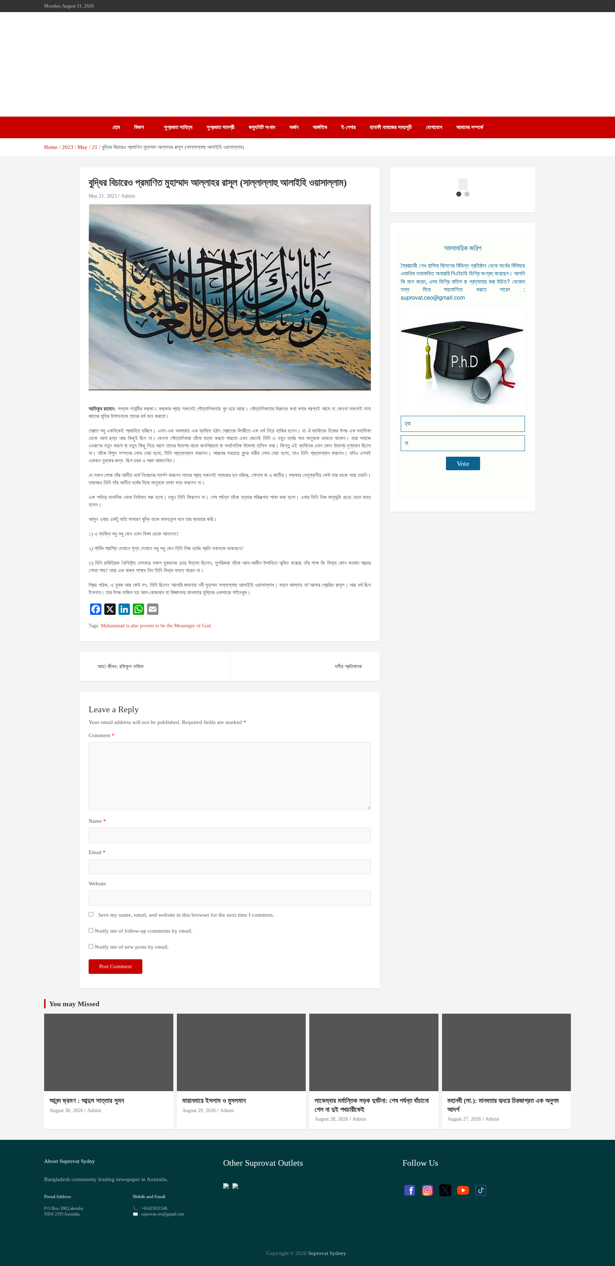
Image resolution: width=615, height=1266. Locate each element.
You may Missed (74, 1004)
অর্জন (294, 127)
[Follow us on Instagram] (427, 1187)
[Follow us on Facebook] (410, 1187)
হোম (116, 127)
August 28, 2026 (331, 1119)
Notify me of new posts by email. (132, 947)
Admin (128, 196)
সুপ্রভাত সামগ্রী (221, 127)
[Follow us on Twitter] (445, 1187)
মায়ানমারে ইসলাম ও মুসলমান (214, 1100)
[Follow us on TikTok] (481, 1187)
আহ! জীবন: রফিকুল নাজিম (121, 666)
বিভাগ (139, 127)
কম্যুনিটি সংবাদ (262, 127)
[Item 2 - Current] (466, 194)
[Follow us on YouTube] (463, 1187)
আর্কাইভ (320, 127)
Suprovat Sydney (327, 1253)
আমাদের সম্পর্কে (469, 127)
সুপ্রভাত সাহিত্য (178, 127)
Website (97, 883)
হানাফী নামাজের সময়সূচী (391, 127)
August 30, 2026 (66, 1110)
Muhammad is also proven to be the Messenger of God (156, 625)
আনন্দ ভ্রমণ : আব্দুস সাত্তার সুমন (87, 1100)
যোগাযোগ (434, 127)
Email (97, 852)
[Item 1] (458, 194)
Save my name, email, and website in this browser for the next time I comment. (186, 915)
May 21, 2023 (103, 196)
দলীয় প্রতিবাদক (348, 666)
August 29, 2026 (199, 1110)
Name (97, 821)
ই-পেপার (348, 127)
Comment (102, 735)
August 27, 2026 (464, 1119)
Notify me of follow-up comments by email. (144, 931)
